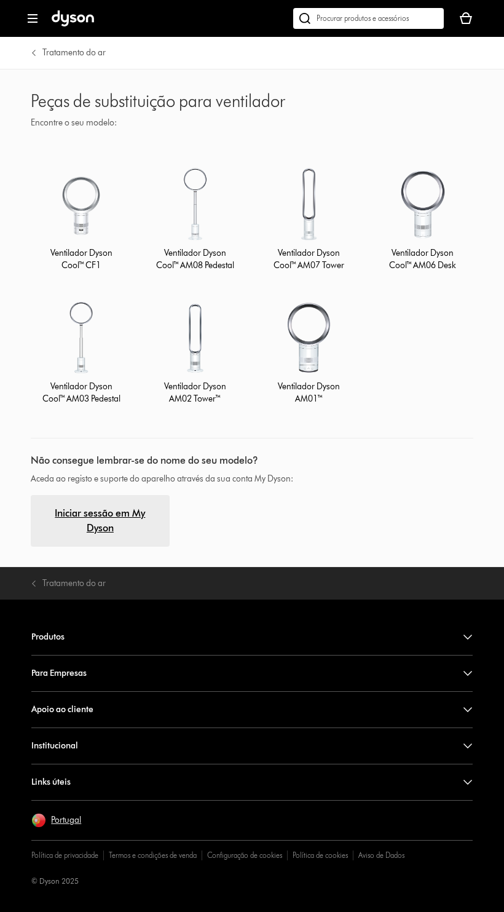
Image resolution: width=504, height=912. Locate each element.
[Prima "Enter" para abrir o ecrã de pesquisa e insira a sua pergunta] (368, 18)
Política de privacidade (64, 855)
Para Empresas (59, 673)
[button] (56, 820)
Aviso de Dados (381, 855)
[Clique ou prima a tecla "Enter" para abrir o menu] (33, 18)
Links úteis (51, 782)
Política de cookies (320, 855)
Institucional (54, 745)
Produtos (48, 637)
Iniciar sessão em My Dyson (100, 520)
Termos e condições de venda (153, 855)
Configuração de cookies (244, 855)
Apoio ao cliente (62, 709)
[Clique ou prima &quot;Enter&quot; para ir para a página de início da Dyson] (73, 23)
